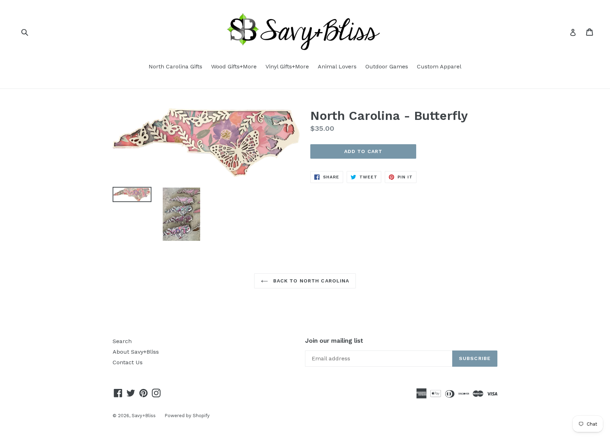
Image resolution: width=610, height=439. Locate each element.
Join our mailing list (334, 340)
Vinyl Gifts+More (287, 66)
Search (122, 341)
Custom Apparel (439, 66)
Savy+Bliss (144, 415)
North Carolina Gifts (175, 66)
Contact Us (128, 362)
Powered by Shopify (187, 415)
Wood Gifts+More (234, 66)
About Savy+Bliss (136, 351)
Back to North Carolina (310, 280)
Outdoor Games (386, 66)
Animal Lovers (337, 66)
